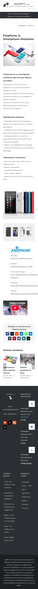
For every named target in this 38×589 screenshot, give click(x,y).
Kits (30, 486)
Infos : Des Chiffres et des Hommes (9, 485)
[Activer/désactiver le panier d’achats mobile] (29, 8)
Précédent (22, 25)
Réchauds (25, 504)
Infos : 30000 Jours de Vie (9, 538)
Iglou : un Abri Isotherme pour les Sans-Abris (10, 518)
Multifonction (26, 497)
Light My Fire (26, 493)
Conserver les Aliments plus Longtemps (9, 507)
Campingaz (25, 482)
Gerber (24, 486)
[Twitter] (10, 422)
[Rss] (14, 422)
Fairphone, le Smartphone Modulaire (9, 496)
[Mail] (5, 427)
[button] (4, 366)
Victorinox (25, 508)
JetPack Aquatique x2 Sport (27, 359)
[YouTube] (5, 422)
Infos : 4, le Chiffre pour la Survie (9, 529)
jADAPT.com (12, 414)
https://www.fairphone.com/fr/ (22, 258)
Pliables (24, 500)
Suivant (30, 25)
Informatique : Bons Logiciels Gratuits (10, 359)
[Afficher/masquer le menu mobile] (34, 8)
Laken (24, 489)
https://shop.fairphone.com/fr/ (22, 267)
